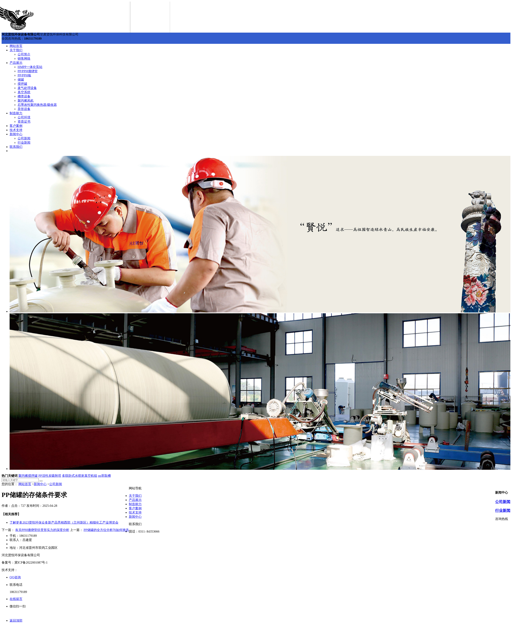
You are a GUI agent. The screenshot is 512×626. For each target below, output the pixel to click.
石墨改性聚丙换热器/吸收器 (37, 104)
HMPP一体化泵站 (30, 67)
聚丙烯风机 (26, 100)
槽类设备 (24, 96)
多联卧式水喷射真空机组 (79, 475)
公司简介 (24, 54)
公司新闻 (24, 138)
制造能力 (16, 113)
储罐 (21, 79)
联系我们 (16, 146)
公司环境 (24, 117)
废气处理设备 (27, 88)
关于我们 (16, 50)
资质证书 (24, 121)
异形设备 (24, 109)
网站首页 (16, 46)
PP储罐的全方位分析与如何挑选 (106, 530)
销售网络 (24, 58)
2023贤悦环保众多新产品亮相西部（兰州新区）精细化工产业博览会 (64, 522)
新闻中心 (16, 134)
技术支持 (16, 130)
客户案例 (16, 125)
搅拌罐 (22, 83)
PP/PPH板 (24, 75)
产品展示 (16, 62)
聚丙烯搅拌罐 (28, 475)
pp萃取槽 (104, 475)
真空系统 (24, 92)
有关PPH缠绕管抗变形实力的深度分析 (42, 530)
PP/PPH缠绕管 (28, 71)
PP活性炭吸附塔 (49, 475)
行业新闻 (24, 142)
